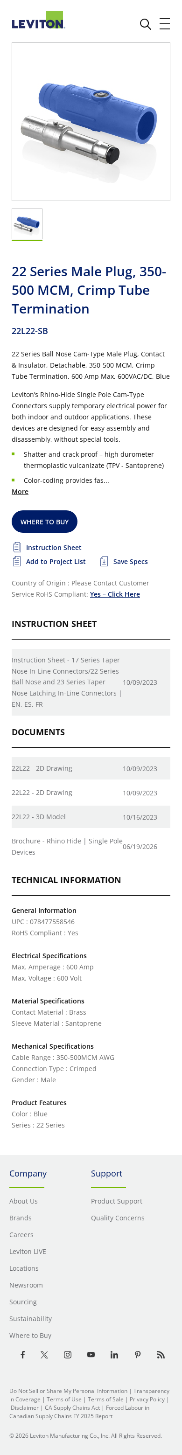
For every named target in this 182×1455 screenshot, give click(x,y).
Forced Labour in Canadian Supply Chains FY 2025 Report (79, 1412)
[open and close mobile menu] (165, 23)
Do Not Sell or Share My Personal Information (68, 1391)
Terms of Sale (106, 1399)
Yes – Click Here (115, 594)
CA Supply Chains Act (72, 1408)
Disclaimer (25, 1408)
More (20, 491)
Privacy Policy (147, 1399)
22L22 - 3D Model (39, 816)
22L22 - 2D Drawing (42, 768)
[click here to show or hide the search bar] (145, 24)
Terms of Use (64, 1399)
